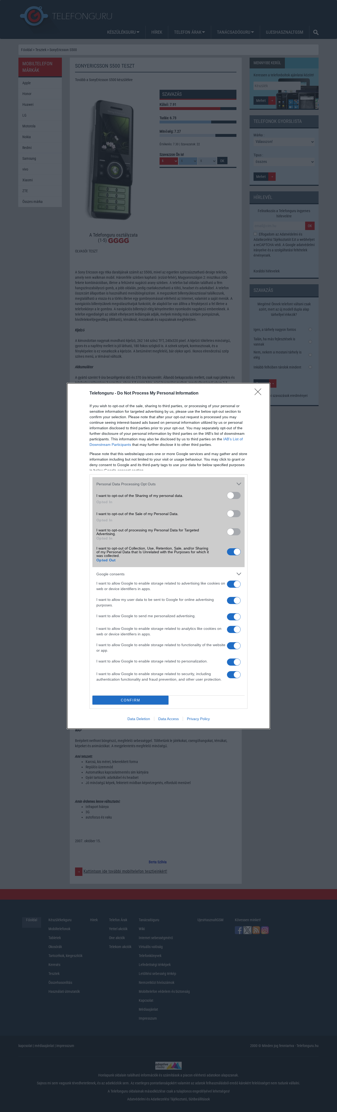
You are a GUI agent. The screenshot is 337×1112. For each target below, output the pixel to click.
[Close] (260, 393)
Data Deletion (138, 719)
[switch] (234, 495)
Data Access (168, 719)
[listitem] (168, 484)
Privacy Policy (198, 719)
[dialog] (168, 556)
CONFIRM (130, 700)
